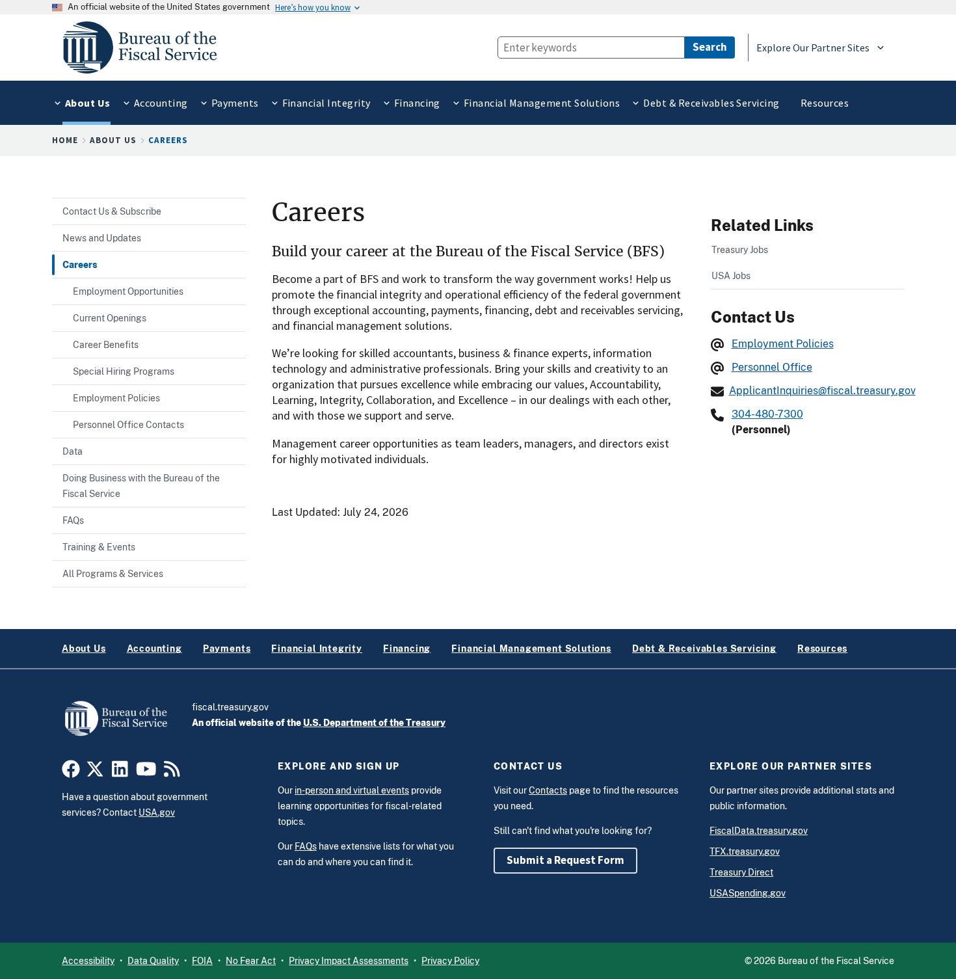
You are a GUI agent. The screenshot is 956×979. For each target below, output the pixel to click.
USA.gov (157, 812)
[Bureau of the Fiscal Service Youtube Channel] (146, 773)
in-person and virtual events (352, 790)
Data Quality (153, 961)
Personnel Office (772, 367)
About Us (113, 140)
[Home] (146, 47)
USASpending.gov (748, 893)
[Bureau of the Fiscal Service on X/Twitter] (95, 773)
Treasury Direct (741, 872)
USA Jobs (730, 275)
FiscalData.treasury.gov (759, 830)
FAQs (306, 846)
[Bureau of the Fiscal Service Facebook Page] (71, 773)
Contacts (548, 790)
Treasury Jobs (739, 249)
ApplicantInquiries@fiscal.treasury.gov (822, 390)
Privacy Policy (450, 961)
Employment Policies (783, 344)
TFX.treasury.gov (745, 851)
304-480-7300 (767, 414)
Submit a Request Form (565, 860)
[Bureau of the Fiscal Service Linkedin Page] (120, 773)
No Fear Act (251, 961)
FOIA (202, 961)
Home (65, 140)
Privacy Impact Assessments (348, 961)
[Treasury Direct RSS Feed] (172, 773)
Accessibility (88, 961)
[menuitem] (86, 103)
